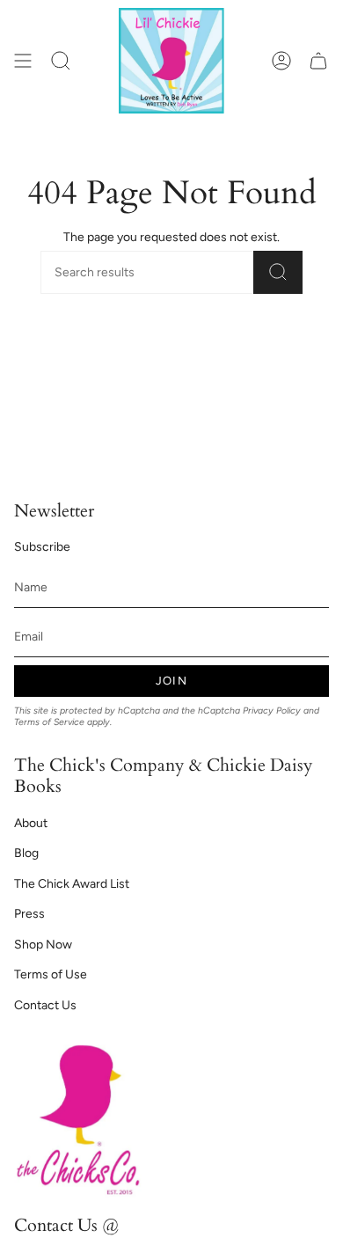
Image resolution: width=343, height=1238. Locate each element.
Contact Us (45, 1005)
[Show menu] (22, 61)
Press (29, 913)
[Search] (278, 272)
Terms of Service (49, 722)
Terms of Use (50, 974)
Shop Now (43, 944)
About (30, 823)
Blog (26, 853)
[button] (60, 61)
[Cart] (318, 61)
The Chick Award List (71, 883)
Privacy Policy (272, 710)
